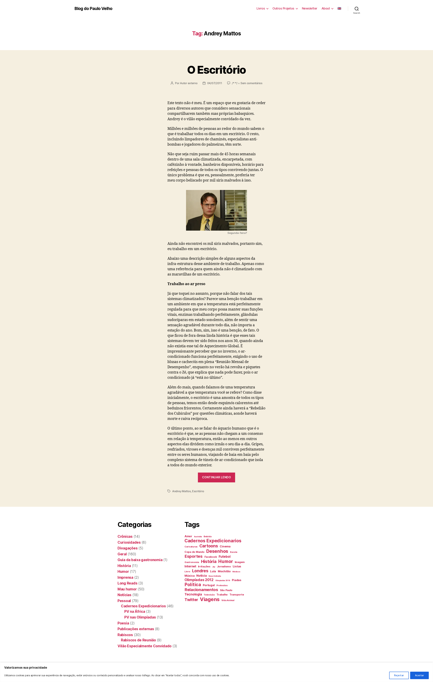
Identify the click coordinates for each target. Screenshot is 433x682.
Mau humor (127, 589)
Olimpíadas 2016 (222, 580)
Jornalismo (224, 566)
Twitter (191, 599)
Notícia (201, 575)
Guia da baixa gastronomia (140, 560)
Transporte (237, 594)
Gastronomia (192, 562)
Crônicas (125, 536)
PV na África (134, 611)
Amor (188, 536)
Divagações (128, 548)
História (124, 566)
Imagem (240, 562)
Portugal (209, 585)
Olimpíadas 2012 (199, 580)
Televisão (209, 594)
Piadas (236, 580)
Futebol (224, 557)
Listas (237, 566)
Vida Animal (227, 600)
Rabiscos (125, 635)
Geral (122, 554)
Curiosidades (129, 542)
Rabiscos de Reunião (138, 640)
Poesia (123, 623)
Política (193, 584)
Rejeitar (399, 675)
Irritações (204, 566)
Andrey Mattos (181, 491)
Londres (200, 570)
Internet (190, 566)
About (326, 8)
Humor (123, 571)
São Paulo (226, 590)
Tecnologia (193, 594)
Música (190, 575)
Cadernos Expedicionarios (143, 606)
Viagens (210, 599)
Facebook (210, 556)
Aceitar (419, 675)
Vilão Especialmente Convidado (145, 646)
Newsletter (309, 8)
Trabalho (222, 594)
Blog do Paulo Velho (93, 8)
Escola (233, 552)
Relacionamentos (201, 589)
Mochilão (224, 571)
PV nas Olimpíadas (140, 617)
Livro (187, 571)
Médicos (236, 572)
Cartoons (208, 545)
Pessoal (124, 601)
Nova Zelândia (215, 576)
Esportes (194, 556)
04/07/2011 (214, 83)
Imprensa (125, 577)
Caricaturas (191, 546)
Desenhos (217, 551)
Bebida (207, 536)
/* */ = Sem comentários (247, 83)
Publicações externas (136, 629)
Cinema (225, 546)
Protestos (222, 585)
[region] (216, 672)
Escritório (198, 491)
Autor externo (189, 83)
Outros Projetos (283, 8)
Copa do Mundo (194, 551)
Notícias (124, 595)
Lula (213, 571)
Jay (213, 567)
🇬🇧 (339, 8)
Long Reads (127, 583)
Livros (261, 8)
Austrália (198, 537)
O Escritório (216, 69)
